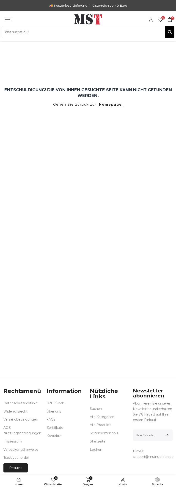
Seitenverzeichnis (104, 433)
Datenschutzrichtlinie (20, 403)
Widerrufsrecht (15, 411)
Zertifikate (55, 428)
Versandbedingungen (20, 419)
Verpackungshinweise (20, 450)
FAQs (51, 419)
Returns (15, 468)
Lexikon (96, 450)
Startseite (97, 441)
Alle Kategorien (102, 417)
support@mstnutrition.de (153, 457)
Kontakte (54, 436)
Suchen (96, 409)
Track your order (16, 458)
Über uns (54, 411)
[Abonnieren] (166, 435)
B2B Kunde (56, 403)
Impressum (12, 441)
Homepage (110, 104)
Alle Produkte (101, 425)
